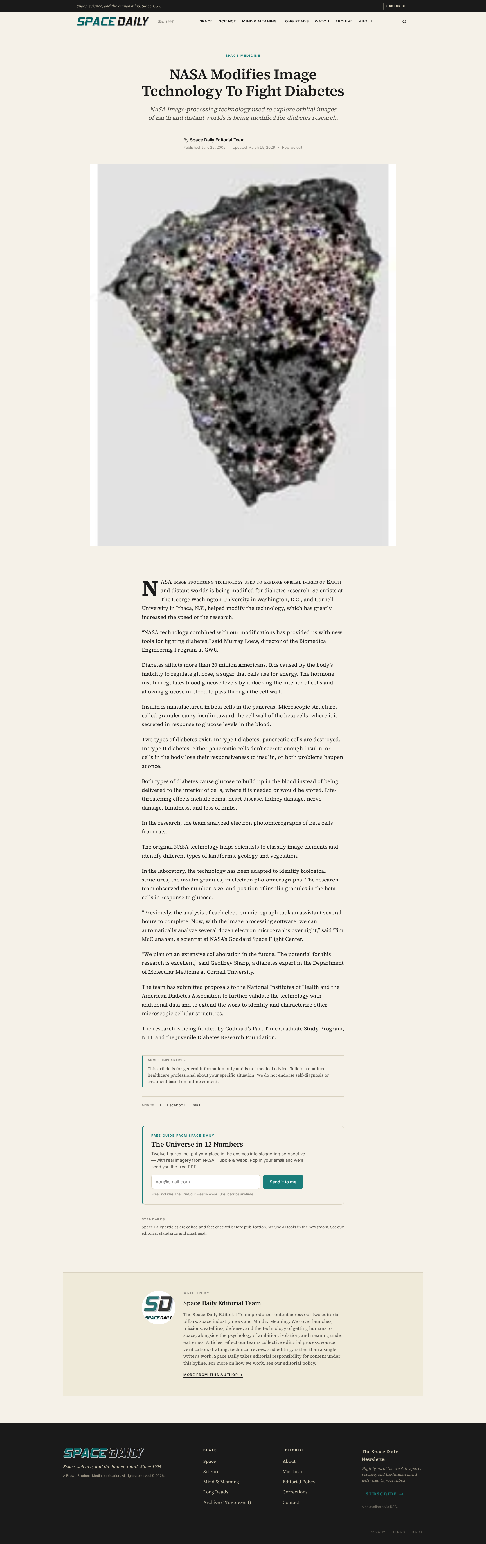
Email (195, 1105)
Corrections (295, 1492)
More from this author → (213, 1375)
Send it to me (283, 1181)
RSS (393, 1507)
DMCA (417, 1532)
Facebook (176, 1105)
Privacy (378, 1532)
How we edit (292, 147)
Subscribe (396, 6)
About (366, 21)
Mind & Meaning (259, 21)
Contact (291, 1502)
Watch (322, 21)
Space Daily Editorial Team (217, 140)
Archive (344, 21)
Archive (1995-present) (227, 1502)
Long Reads (296, 21)
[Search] (404, 22)
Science (228, 21)
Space (206, 21)
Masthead (293, 1471)
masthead (196, 1233)
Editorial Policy (299, 1482)
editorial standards (160, 1233)
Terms (399, 1532)
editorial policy (299, 1363)
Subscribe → (385, 1494)
